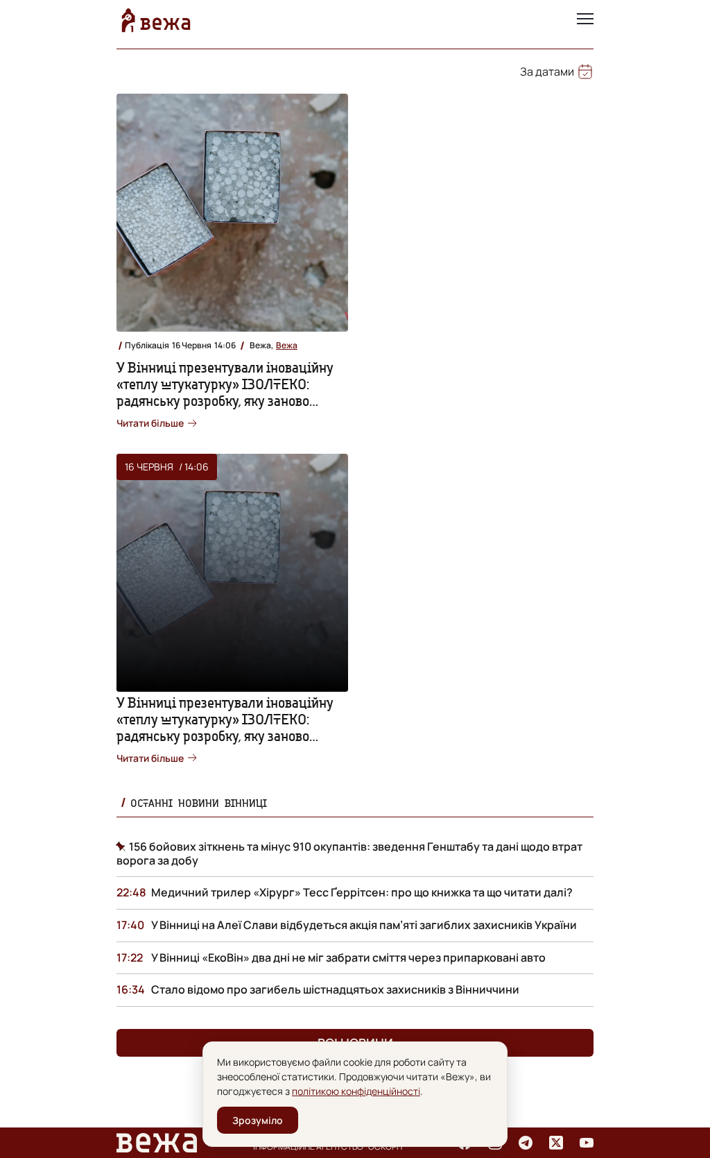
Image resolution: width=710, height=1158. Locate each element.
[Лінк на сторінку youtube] (587, 1143)
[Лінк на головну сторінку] (156, 20)
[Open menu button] (585, 20)
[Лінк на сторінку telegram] (525, 1143)
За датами (547, 71)
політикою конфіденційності (356, 1091)
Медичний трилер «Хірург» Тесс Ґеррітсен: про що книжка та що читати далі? (362, 892)
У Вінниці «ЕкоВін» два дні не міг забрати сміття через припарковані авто (348, 957)
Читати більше (150, 422)
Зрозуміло (257, 1120)
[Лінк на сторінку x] (556, 1143)
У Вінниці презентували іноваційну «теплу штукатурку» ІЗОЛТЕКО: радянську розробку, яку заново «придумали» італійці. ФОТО (225, 392)
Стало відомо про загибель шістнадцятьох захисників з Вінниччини (335, 989)
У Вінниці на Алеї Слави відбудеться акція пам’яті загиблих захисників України (364, 925)
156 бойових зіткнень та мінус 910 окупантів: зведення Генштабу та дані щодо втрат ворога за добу (349, 853)
